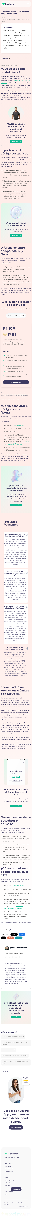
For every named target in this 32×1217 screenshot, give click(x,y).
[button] (28, 4)
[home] (8, 4)
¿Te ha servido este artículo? (14, 953)
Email (6, 1194)
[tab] (10, 315)
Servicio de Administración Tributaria (15, 82)
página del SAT (19, 425)
